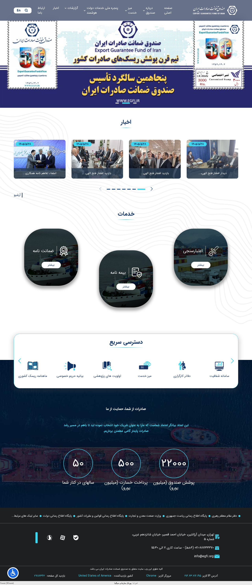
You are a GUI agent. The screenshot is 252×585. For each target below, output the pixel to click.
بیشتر (200, 265)
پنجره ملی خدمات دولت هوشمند (102, 10)
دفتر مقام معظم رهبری (224, 516)
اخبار (56, 8)
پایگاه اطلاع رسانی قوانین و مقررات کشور (100, 516)
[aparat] (62, 537)
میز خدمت (132, 10)
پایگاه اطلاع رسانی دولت (57, 516)
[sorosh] (49, 537)
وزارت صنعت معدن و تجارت (145, 516)
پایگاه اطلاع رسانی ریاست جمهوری (186, 516)
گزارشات (73, 8)
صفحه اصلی (168, 10)
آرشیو (17, 195)
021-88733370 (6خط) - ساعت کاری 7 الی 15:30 (182, 547)
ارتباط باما (41, 10)
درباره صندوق (150, 10)
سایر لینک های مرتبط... (25, 516)
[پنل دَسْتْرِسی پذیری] (13, 573)
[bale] (76, 537)
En (19, 10)
